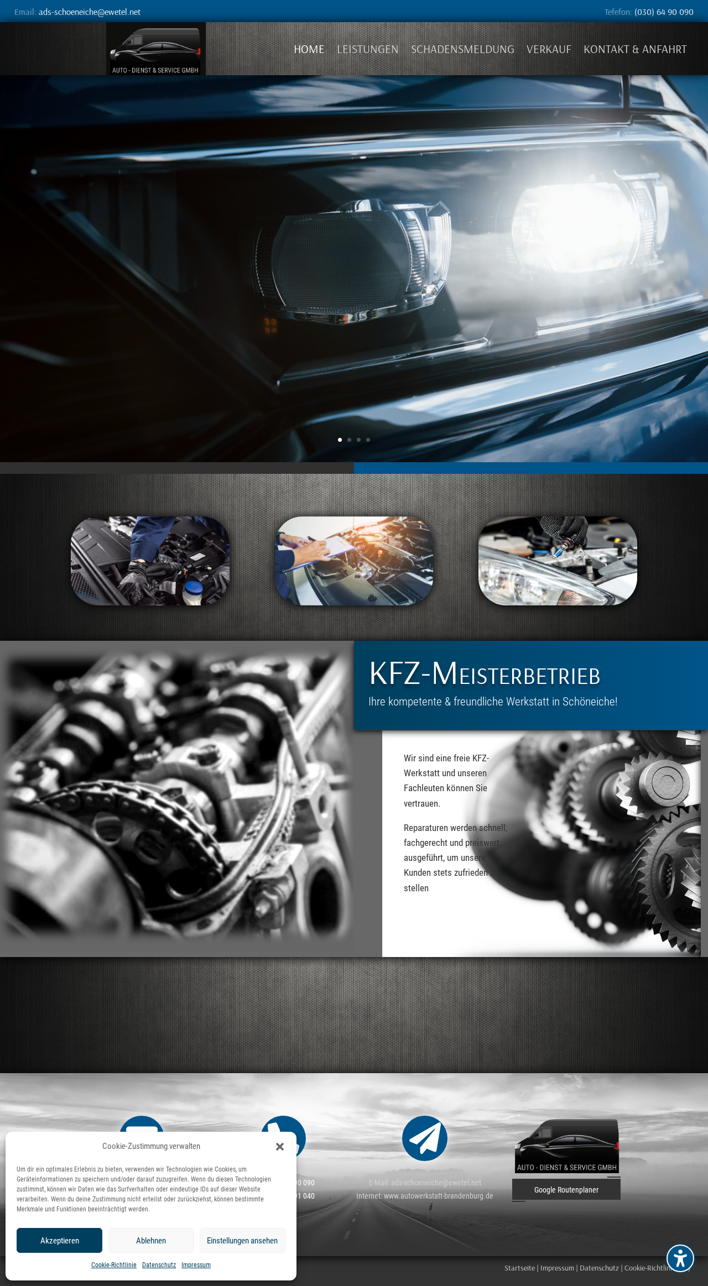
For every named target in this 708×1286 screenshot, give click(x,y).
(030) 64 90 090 (664, 11)
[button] (680, 1258)
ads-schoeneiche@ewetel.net (89, 11)
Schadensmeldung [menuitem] (462, 48)
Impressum (196, 1265)
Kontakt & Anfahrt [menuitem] (635, 48)
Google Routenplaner (566, 1189)
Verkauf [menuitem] (549, 48)
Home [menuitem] (309, 48)
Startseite (519, 1268)
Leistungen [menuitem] (368, 48)
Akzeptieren (59, 1241)
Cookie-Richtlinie (114, 1265)
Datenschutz (159, 1265)
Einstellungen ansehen (242, 1241)
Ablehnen (151, 1241)
